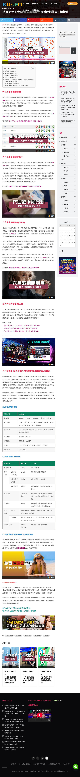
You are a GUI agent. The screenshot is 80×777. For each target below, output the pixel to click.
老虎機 (65, 193)
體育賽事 (63, 197)
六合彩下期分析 (9, 635)
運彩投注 (66, 212)
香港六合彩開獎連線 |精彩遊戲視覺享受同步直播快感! (20, 328)
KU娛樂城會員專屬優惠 (13, 83)
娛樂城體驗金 (21, 548)
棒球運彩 (66, 200)
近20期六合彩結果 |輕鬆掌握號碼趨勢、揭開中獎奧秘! (25, 121)
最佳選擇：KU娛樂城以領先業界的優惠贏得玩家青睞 (19, 79)
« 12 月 (61, 251)
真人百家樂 (66, 167)
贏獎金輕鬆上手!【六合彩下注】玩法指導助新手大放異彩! (22, 325)
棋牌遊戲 (66, 189)
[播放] (30, 720)
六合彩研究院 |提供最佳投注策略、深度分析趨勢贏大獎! (21, 331)
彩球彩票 (7, 671)
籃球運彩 (66, 204)
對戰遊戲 (66, 182)
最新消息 (63, 159)
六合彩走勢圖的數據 (10, 71)
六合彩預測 (46, 635)
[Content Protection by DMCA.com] (58, 700)
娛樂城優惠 (64, 137)
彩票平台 (43, 257)
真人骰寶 (66, 171)
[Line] (75, 766)
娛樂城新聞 (64, 141)
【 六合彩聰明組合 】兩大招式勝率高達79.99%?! (23, 268)
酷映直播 (66, 174)
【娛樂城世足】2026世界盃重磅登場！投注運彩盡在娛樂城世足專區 (68, 107)
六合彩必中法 (15, 234)
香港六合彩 (66, 156)
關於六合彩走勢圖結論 (11, 77)
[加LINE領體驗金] (46, 758)
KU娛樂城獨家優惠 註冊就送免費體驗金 (17, 85)
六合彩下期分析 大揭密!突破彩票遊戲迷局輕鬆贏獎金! (25, 186)
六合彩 (4, 25)
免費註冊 (26, 611)
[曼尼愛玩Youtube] (42, 758)
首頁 (61, 32)
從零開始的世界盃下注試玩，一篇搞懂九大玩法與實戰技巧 (68, 93)
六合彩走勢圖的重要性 (11, 73)
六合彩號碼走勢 (37, 635)
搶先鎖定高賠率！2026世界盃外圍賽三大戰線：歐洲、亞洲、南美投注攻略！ (68, 100)
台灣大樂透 (66, 152)
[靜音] (47, 720)
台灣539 (66, 148)
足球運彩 (66, 208)
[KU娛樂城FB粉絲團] (33, 758)
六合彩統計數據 (27, 635)
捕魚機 (65, 185)
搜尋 (60, 46)
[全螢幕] (49, 720)
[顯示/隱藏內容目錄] (32, 68)
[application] (39, 715)
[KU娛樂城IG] (37, 758)
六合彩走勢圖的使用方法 (11, 75)
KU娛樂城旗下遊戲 (12, 81)
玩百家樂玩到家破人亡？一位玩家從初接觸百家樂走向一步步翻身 (68, 114)
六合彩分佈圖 (18, 635)
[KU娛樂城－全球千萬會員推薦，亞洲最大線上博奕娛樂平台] (12, 4)
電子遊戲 (63, 178)
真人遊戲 (63, 163)
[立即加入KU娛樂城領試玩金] (28, 352)
